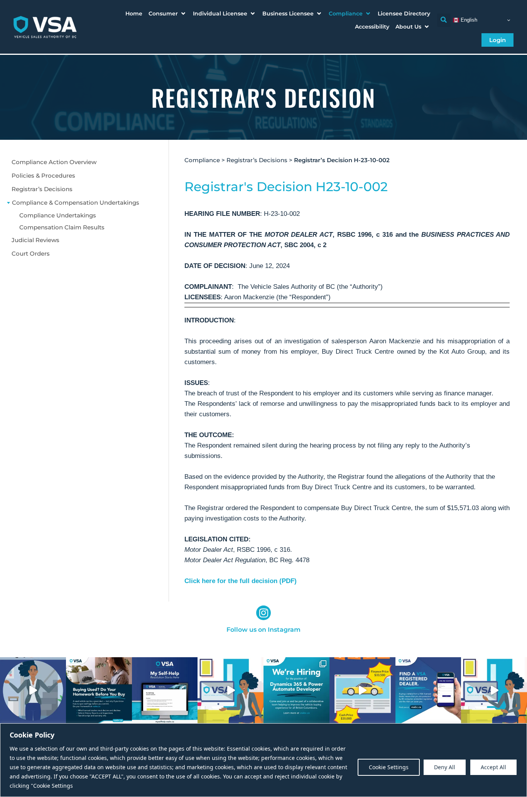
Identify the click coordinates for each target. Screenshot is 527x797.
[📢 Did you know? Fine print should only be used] (231, 690)
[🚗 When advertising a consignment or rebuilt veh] (33, 690)
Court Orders (31, 253)
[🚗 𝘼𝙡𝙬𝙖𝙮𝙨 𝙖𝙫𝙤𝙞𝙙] (494, 690)
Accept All (493, 767)
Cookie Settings (389, 767)
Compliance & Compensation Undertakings (75, 202)
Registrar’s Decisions (42, 189)
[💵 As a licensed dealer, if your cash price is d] (362, 690)
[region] (263, 760)
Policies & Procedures (43, 175)
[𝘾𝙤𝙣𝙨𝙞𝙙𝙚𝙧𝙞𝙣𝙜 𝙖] (99, 690)
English (468, 20)
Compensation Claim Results (62, 227)
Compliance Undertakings (57, 215)
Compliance (202, 160)
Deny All (444, 767)
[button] (167, 13)
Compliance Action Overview (54, 162)
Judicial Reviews (35, 240)
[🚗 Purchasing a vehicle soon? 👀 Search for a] (428, 690)
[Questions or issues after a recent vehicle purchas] (165, 690)
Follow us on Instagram (263, 629)
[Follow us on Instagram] (263, 612)
